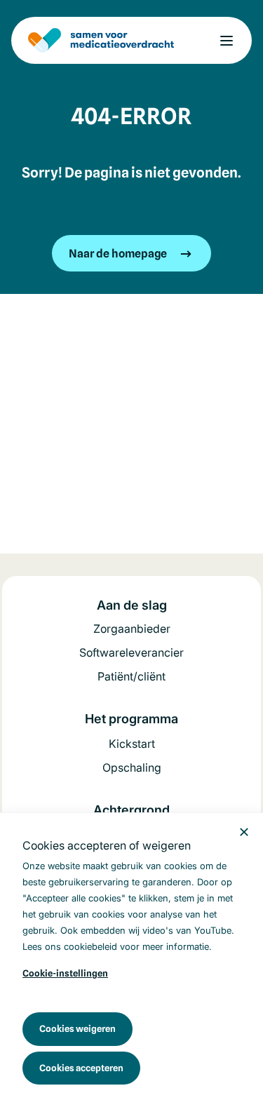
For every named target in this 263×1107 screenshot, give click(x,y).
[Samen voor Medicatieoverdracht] (101, 40)
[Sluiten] (244, 832)
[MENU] (226, 40)
